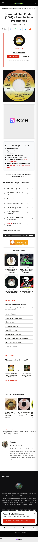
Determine (10, 161)
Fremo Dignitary (13, 212)
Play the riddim (13, 56)
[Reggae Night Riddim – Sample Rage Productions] (11, 259)
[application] (19, 235)
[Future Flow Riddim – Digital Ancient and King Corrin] (26, 259)
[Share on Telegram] (25, 29)
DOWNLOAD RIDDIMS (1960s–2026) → (19, 521)
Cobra (9, 199)
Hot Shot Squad (12, 217)
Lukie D (16, 161)
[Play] (5, 235)
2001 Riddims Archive (11, 8)
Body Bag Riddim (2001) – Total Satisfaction (11, 291)
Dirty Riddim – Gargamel (28, 432)
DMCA (24, 532)
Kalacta (16, 24)
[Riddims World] (19, 3)
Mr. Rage (10, 189)
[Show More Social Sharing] (34, 29)
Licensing (17, 532)
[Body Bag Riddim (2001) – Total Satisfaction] (11, 281)
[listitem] (11, 407)
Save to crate (25, 56)
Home (3, 8)
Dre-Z (9, 208)
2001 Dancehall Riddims (24, 8)
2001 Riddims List (15, 165)
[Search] (35, 3)
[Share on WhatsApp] (15, 29)
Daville (25, 159)
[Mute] (27, 235)
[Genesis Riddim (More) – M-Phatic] (26, 281)
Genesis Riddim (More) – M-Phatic (26, 291)
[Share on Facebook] (10, 29)
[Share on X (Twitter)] (20, 29)
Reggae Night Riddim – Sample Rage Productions (11, 271)
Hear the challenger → (11, 380)
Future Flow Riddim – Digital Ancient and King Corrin (26, 271)
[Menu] (3, 3)
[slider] (31, 235)
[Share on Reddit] (30, 29)
